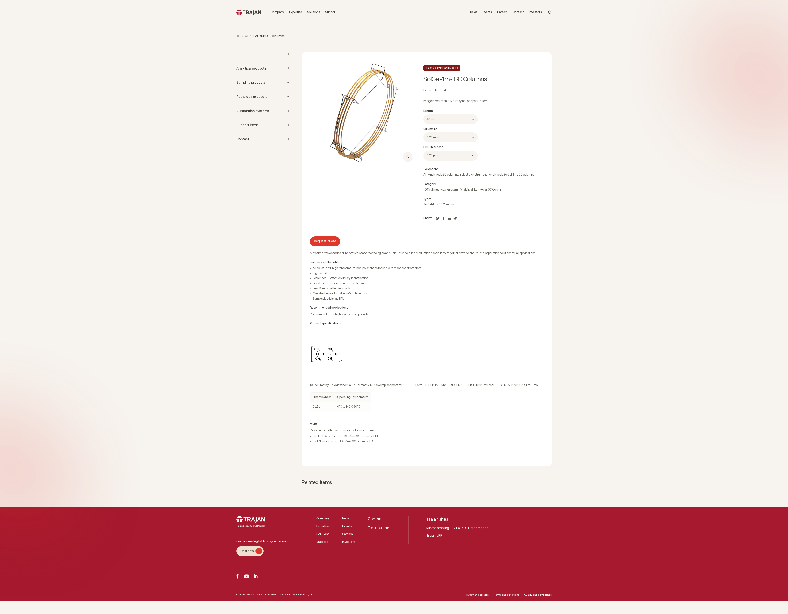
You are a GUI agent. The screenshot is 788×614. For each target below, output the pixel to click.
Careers (502, 12)
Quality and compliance (538, 594)
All (246, 36)
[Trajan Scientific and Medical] (248, 12)
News (474, 12)
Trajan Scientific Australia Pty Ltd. (295, 594)
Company (277, 12)
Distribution (378, 528)
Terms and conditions (506, 594)
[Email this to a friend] (455, 219)
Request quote (325, 241)
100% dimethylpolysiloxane (440, 189)
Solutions (313, 12)
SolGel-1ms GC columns (518, 174)
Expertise (295, 12)
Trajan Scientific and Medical (442, 68)
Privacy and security (477, 594)
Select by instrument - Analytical (481, 174)
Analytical (434, 174)
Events (487, 12)
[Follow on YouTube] (246, 576)
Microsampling (437, 528)
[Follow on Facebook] (237, 576)
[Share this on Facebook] (444, 219)
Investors (535, 12)
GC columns (450, 174)
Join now (247, 551)
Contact (518, 12)
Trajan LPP (434, 536)
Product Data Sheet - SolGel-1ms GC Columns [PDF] (346, 436)
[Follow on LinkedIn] (256, 576)
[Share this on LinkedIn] (449, 219)
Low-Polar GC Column (488, 189)
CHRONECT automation (470, 528)
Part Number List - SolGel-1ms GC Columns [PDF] (344, 441)
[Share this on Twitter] (438, 219)
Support (331, 12)
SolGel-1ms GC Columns (439, 204)
